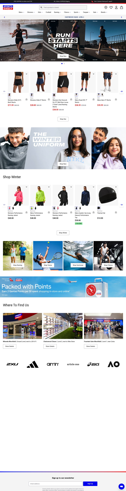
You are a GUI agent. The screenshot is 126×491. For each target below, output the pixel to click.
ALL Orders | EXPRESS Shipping (62, 1)
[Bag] (121, 7)
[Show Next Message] (121, 17)
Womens (30, 12)
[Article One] (73, 364)
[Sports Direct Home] (8, 7)
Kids (39, 12)
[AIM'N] (52, 364)
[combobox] (63, 7)
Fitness (66, 12)
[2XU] (12, 364)
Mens (20, 12)
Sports (76, 12)
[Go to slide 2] (64, 63)
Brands (103, 12)
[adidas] (32, 364)
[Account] (116, 7)
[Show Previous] (4, 91)
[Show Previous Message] (4, 17)
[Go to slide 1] (61, 63)
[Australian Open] (113, 364)
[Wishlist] (111, 7)
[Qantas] (63, 286)
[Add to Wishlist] (26, 74)
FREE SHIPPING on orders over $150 (23, 1)
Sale (94, 12)
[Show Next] (121, 91)
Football (48, 12)
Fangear (85, 12)
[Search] (41, 7)
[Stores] (106, 7)
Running (56, 12)
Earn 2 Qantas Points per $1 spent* (103, 1)
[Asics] (93, 364)
